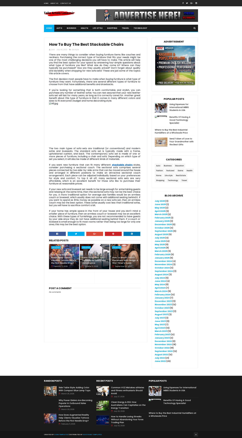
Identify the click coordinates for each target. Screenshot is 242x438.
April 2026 (160, 211)
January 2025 (162, 257)
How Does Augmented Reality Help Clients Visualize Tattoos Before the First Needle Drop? (63, 258)
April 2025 (160, 247)
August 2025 (161, 234)
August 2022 (161, 354)
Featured (170, 170)
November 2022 (163, 344)
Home (46, 3)
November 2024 (163, 264)
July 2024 (160, 277)
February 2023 (162, 334)
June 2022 (160, 361)
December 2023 (163, 301)
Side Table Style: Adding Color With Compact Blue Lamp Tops (74, 389)
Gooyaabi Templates (92, 434)
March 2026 (161, 214)
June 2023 (160, 321)
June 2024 (160, 281)
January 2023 (162, 337)
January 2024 (162, 297)
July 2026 (160, 201)
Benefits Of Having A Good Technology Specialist (179, 120)
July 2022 (160, 358)
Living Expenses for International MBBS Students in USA (179, 107)
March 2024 (161, 291)
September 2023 (164, 311)
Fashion (159, 170)
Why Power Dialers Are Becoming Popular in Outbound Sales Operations (75, 403)
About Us (54, 3)
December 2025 (163, 224)
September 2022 (164, 351)
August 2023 (161, 314)
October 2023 (162, 307)
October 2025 (162, 227)
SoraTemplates (61, 434)
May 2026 (160, 207)
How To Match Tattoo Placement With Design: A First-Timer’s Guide (125, 260)
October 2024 (162, 267)
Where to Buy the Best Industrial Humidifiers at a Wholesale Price (171, 131)
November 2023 (163, 304)
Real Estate (181, 175)
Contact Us (65, 3)
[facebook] (183, 3)
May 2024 (160, 284)
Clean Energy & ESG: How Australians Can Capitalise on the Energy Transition (128, 405)
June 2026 (160, 204)
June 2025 (160, 241)
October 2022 (162, 347)
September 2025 (164, 231)
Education (179, 165)
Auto (59, 28)
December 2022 (163, 341)
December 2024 (163, 261)
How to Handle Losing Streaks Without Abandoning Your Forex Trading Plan (127, 419)
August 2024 (161, 274)
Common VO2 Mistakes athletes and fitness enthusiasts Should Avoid (127, 390)
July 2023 (160, 317)
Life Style (98, 28)
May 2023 (160, 324)
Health (84, 28)
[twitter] (187, 3)
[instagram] (196, 3)
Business (71, 28)
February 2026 (162, 217)
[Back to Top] (196, 434)
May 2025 (160, 244)
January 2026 (162, 221)
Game (180, 170)
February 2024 (162, 294)
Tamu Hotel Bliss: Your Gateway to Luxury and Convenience (94, 260)
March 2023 (161, 331)
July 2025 (160, 237)
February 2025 (162, 254)
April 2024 (160, 287)
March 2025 (161, 251)
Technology (140, 28)
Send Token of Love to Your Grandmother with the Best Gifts (181, 141)
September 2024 (164, 271)
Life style (75, 49)
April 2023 (160, 328)
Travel (125, 28)
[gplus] (191, 3)
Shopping (112, 28)
